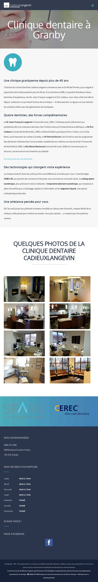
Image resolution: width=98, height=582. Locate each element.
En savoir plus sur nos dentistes (18, 159)
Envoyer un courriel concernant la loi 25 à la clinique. (58, 574)
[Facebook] (49, 542)
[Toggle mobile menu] (92, 5)
